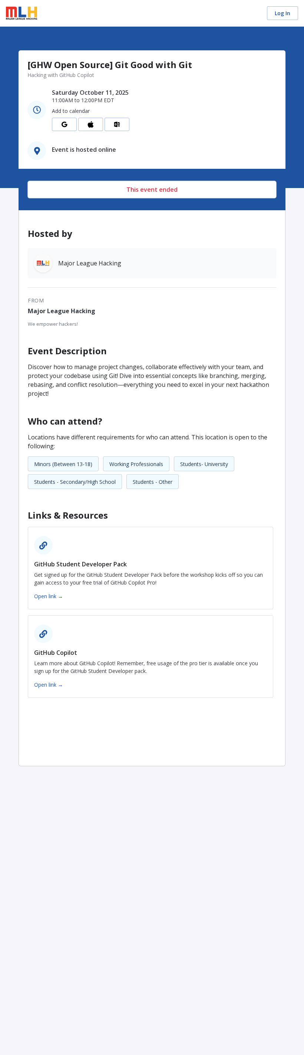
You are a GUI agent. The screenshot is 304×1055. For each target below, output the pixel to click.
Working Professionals (136, 464)
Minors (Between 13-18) (63, 464)
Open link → (48, 596)
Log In (282, 13)
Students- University (204, 464)
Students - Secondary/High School (75, 481)
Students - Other (152, 481)
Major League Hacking (61, 311)
